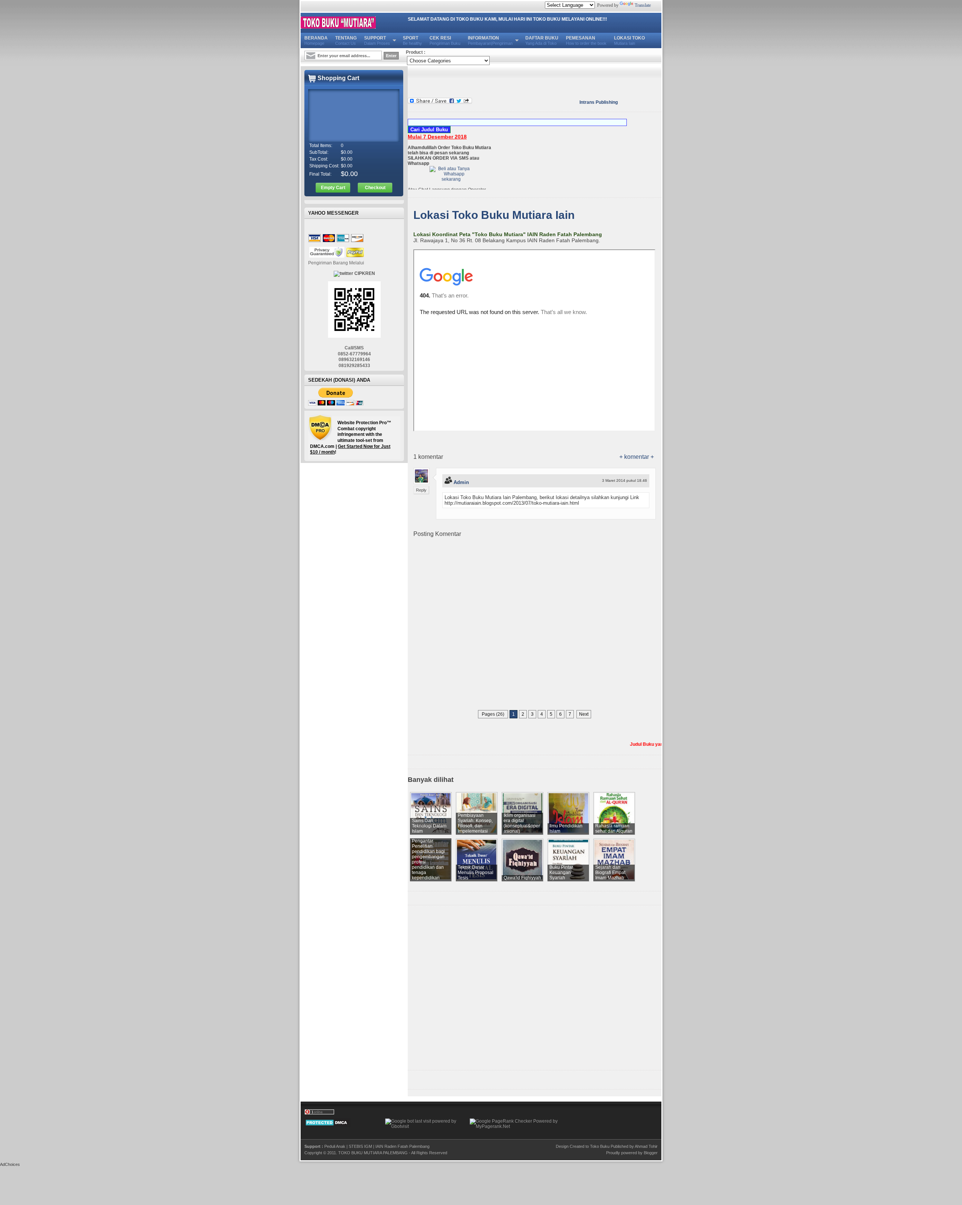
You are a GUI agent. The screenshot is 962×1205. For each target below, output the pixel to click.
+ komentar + (636, 457)
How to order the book (586, 40)
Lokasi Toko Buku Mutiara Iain (494, 215)
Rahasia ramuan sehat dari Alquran (613, 828)
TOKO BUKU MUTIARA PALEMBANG (373, 1152)
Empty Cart (333, 187)
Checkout (375, 187)
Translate (643, 5)
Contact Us (346, 40)
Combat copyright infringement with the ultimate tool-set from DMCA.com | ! (350, 437)
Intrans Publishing (598, 102)
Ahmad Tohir (646, 1146)
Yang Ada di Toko (541, 40)
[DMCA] (327, 1125)
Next (583, 714)
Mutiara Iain (629, 40)
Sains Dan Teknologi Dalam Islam (429, 826)
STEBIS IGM (360, 1146)
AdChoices (10, 1164)
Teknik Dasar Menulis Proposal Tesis (475, 872)
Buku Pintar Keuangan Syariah (561, 872)
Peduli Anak (334, 1146)
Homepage (316, 40)
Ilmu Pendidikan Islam (565, 828)
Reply (421, 490)
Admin (461, 482)
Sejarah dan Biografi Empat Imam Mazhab (610, 872)
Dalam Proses (377, 40)
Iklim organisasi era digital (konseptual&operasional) (522, 823)
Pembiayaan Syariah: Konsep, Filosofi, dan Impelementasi (475, 823)
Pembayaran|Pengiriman (490, 40)
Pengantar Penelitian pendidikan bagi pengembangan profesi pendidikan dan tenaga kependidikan (428, 859)
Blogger (651, 1152)
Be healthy (412, 40)
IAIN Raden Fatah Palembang (402, 1146)
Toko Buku (600, 1146)
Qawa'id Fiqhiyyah (522, 877)
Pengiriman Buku (445, 40)
